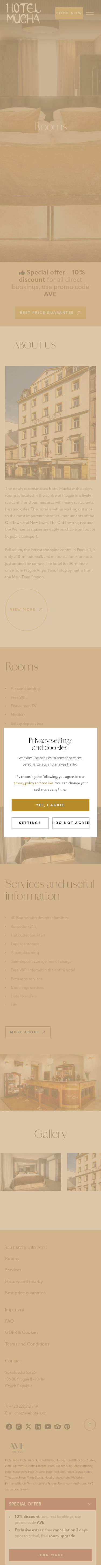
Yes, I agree (50, 805)
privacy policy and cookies (33, 783)
